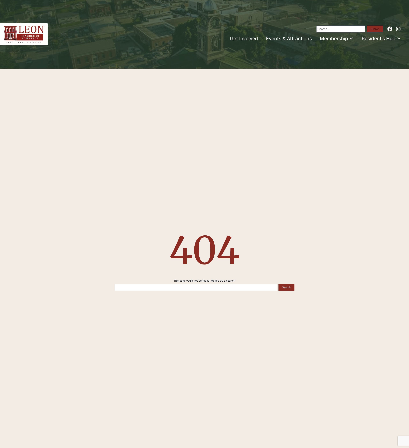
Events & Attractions (289, 38)
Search (375, 29)
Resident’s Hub (378, 38)
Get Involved (244, 38)
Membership (334, 38)
